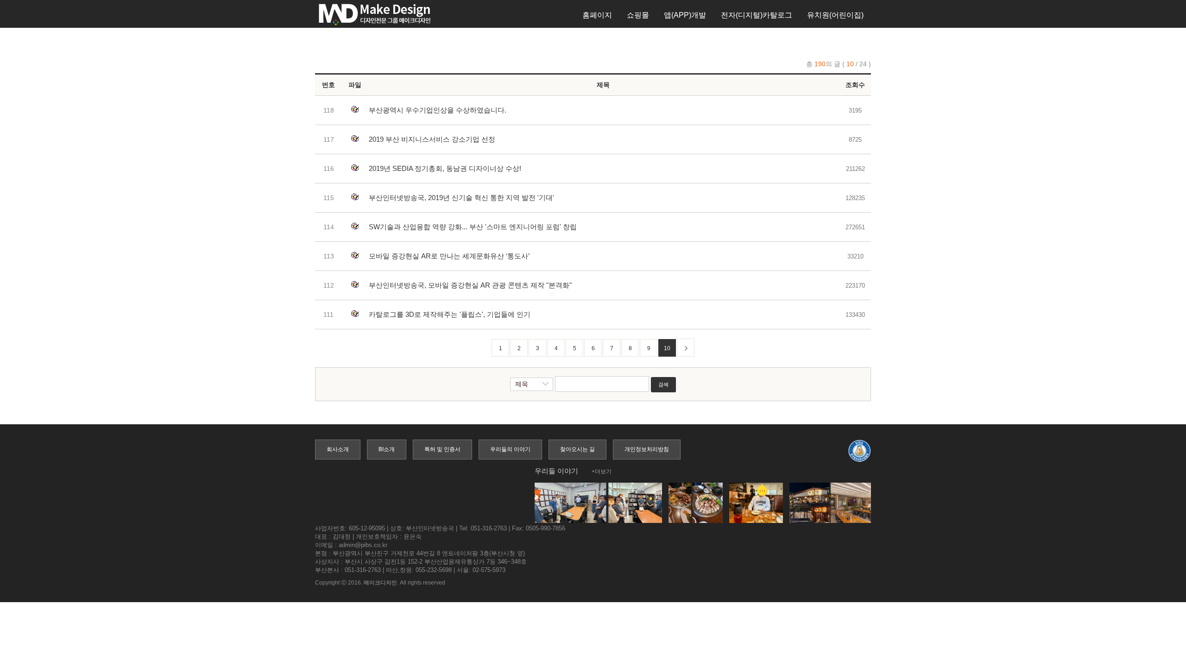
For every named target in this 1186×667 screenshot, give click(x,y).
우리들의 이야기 (510, 449)
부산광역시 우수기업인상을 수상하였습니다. (437, 110)
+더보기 (602, 471)
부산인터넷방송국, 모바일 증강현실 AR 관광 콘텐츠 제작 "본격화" (470, 285)
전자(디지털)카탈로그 (756, 15)
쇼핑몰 (638, 15)
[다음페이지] (685, 348)
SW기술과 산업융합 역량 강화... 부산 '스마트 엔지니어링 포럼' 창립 (473, 227)
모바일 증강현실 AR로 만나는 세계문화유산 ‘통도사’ (449, 256)
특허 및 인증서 (442, 449)
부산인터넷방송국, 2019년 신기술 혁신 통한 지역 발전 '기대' (461, 197)
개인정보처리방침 (647, 449)
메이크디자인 (380, 582)
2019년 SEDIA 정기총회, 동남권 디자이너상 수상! (445, 168)
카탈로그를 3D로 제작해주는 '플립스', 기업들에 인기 (449, 314)
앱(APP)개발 (685, 15)
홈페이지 (597, 15)
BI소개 (387, 449)
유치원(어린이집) (835, 15)
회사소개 (338, 449)
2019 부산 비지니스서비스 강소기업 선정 (432, 139)
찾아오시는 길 (577, 449)
